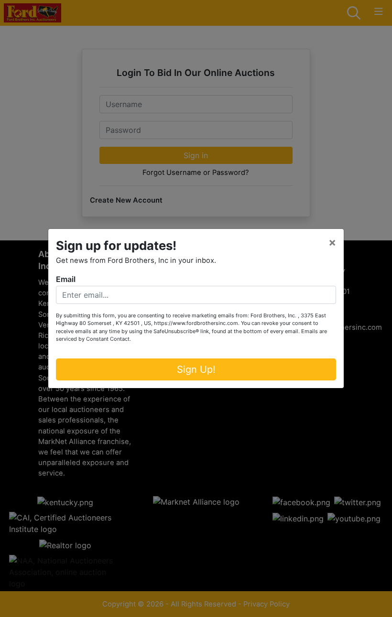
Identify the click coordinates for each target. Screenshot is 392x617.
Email (66, 279)
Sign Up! (196, 369)
